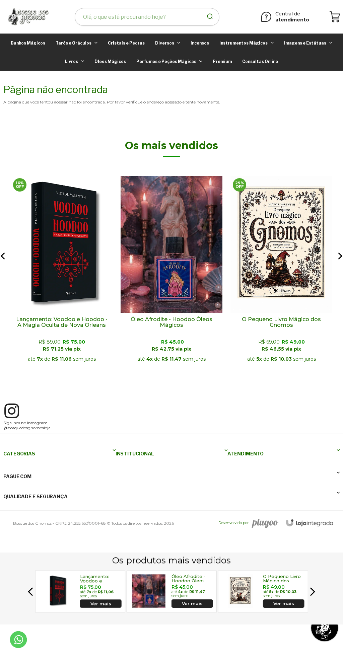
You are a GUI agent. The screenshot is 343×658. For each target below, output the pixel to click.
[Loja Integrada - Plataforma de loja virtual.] (309, 523)
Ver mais (61, 364)
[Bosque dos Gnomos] (28, 17)
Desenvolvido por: (233, 522)
